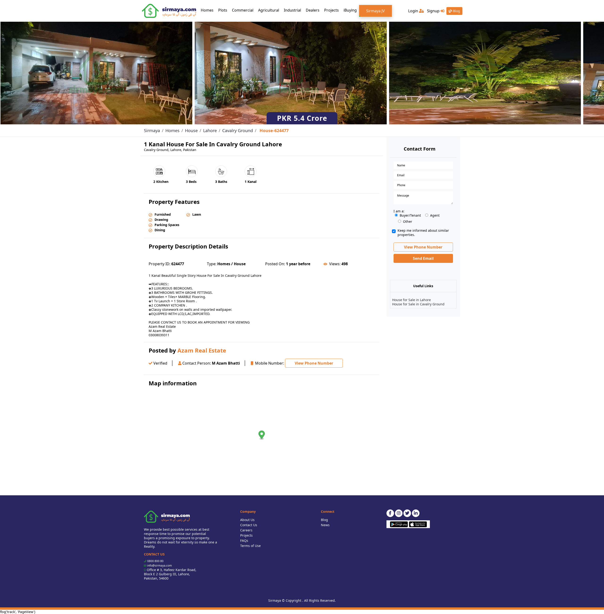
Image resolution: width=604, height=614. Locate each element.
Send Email (423, 258)
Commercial (242, 10)
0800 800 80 (155, 561)
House (191, 130)
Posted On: (275, 264)
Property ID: (159, 264)
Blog (456, 11)
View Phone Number (314, 363)
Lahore (210, 130)
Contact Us (248, 525)
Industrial (292, 10)
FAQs (244, 540)
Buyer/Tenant (410, 215)
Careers (246, 530)
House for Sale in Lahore (411, 300)
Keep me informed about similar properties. (423, 232)
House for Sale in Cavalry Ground (418, 304)
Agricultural (268, 10)
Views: (334, 264)
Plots (222, 10)
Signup (433, 10)
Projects (331, 10)
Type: (211, 264)
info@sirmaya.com (159, 566)
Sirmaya (152, 130)
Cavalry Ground (237, 130)
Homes (208, 10)
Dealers (312, 10)
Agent (435, 215)
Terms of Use (250, 545)
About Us (247, 519)
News (325, 525)
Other (407, 221)
